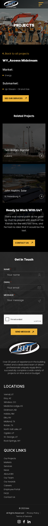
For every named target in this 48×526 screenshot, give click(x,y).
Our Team (9, 477)
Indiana (8, 156)
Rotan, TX (8, 425)
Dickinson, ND (10, 409)
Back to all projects (16, 53)
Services (8, 466)
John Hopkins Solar (15, 191)
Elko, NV (7, 417)
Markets (8, 462)
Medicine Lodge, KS (13, 406)
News (6, 470)
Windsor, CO (10, 402)
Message (9, 295)
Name (7, 269)
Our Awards (9, 481)
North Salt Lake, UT (13, 429)
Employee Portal (12, 489)
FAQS (6, 493)
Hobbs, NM (9, 413)
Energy (8, 75)
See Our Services (14, 98)
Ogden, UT (9, 433)
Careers (8, 485)
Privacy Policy (33, 513)
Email (7, 282)
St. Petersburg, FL (12, 196)
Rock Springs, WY (12, 440)
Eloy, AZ (7, 398)
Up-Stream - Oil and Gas (17, 89)
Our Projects (10, 458)
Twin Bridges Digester (16, 150)
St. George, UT (11, 436)
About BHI (8, 473)
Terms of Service (24, 516)
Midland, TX (9, 421)
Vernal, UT (9, 394)
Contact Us (22, 242)
